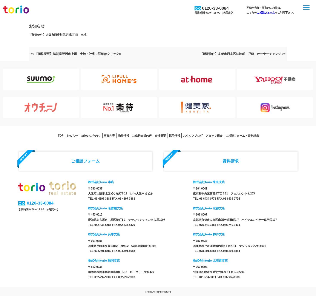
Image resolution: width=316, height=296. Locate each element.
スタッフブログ (193, 135)
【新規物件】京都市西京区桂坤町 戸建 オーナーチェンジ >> (242, 54)
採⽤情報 (174, 135)
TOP (61, 135)
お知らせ (72, 135)
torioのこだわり (91, 135)
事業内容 (109, 135)
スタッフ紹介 (214, 135)
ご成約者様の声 (142, 135)
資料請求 (230, 161)
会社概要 (160, 135)
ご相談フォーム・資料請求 (242, 135)
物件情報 (123, 135)
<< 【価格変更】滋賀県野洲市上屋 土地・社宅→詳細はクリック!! (76, 54)
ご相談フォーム (266, 12)
